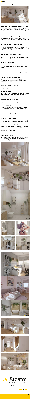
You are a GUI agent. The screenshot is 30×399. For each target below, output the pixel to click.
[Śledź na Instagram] (20, 389)
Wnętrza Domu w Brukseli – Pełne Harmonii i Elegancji (23, 371)
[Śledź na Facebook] (23, 389)
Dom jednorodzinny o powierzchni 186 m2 (6, 371)
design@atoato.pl (7, 389)
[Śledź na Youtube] (26, 389)
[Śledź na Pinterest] (21, 389)
